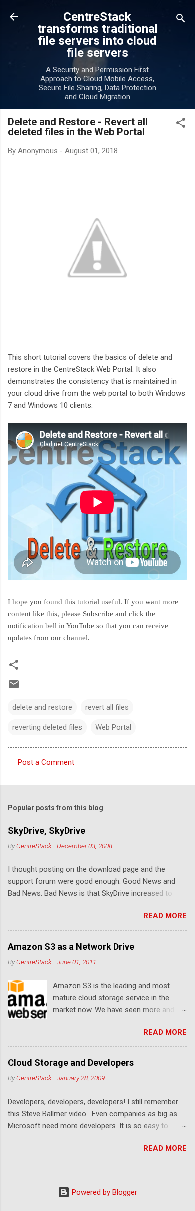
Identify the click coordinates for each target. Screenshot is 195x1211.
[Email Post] (14, 687)
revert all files (107, 707)
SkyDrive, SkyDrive (47, 830)
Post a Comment (46, 762)
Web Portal (114, 727)
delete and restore (42, 707)
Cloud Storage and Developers (71, 1062)
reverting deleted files (47, 727)
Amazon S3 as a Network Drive (71, 946)
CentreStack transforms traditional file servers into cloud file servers (98, 35)
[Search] (181, 20)
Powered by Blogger (104, 1192)
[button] (181, 124)
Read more (165, 915)
